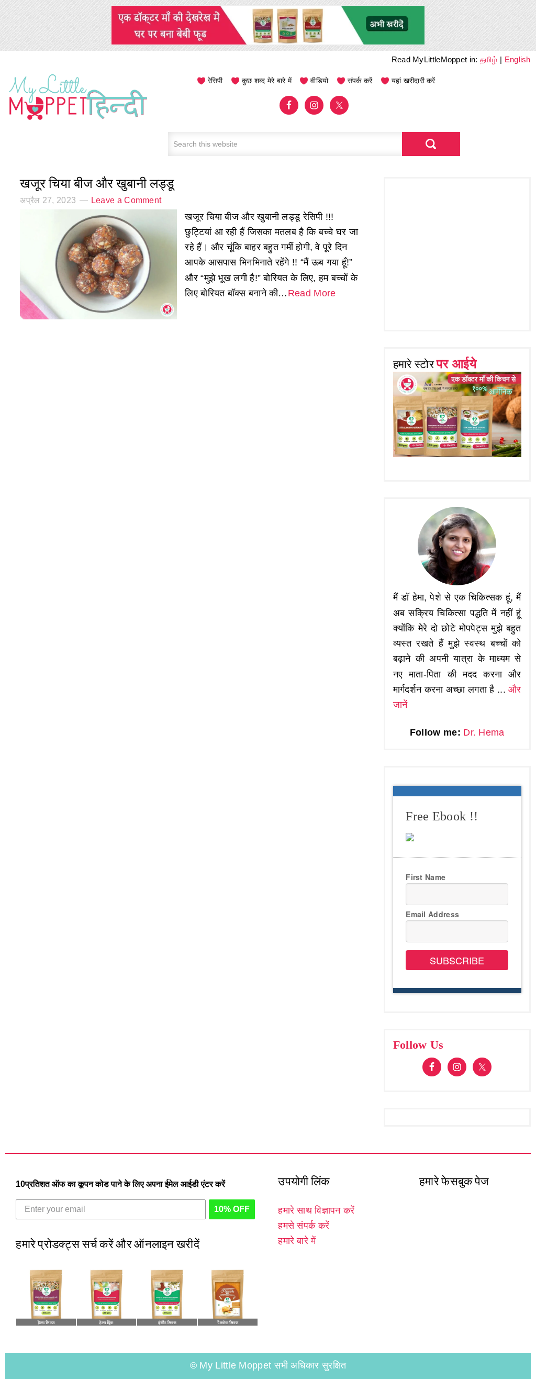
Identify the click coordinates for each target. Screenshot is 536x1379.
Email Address (432, 914)
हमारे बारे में (297, 1241)
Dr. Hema (483, 732)
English (518, 59)
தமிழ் (489, 59)
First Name (425, 877)
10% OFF (232, 1209)
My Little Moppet (78, 107)
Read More (312, 293)
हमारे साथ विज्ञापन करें (316, 1210)
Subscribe (457, 960)
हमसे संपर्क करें (303, 1225)
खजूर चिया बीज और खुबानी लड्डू (97, 183)
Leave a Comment (126, 200)
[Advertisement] (464, 251)
